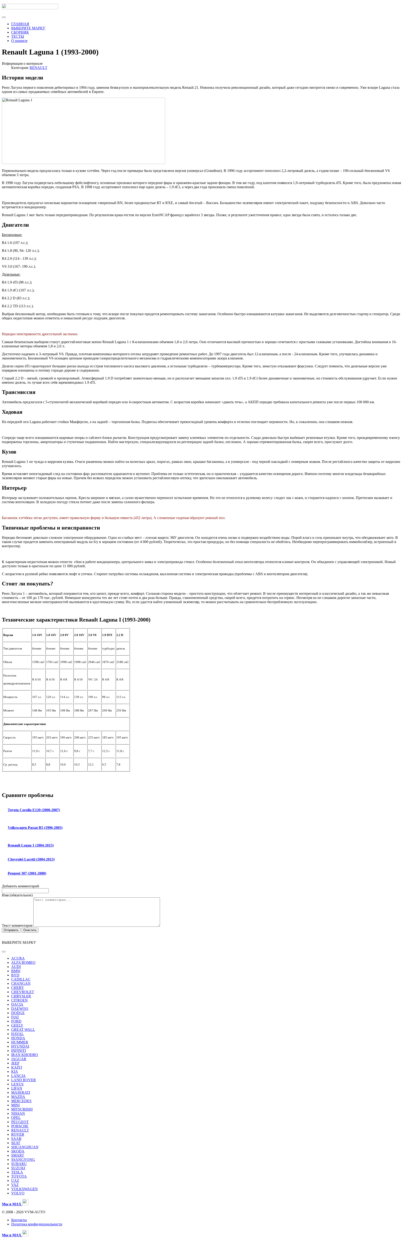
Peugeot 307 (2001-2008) (27, 873)
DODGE (18, 1013)
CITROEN (19, 1000)
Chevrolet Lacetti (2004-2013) (31, 859)
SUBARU (19, 1164)
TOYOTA (19, 1176)
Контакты (19, 1220)
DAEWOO (19, 1009)
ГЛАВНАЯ (20, 24)
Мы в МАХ (12, 1235)
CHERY (17, 988)
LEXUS (17, 1084)
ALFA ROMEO (23, 962)
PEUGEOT (20, 1122)
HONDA (18, 1038)
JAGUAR (18, 1059)
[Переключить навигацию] (4, 17)
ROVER (17, 1134)
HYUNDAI (20, 1046)
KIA (14, 1071)
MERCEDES (21, 1101)
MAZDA (18, 1097)
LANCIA (18, 1076)
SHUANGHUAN (24, 1147)
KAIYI (16, 1067)
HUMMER (19, 1042)
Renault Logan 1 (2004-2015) (31, 845)
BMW (16, 971)
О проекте (19, 41)
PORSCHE (19, 1126)
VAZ (15, 1185)
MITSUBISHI (22, 1109)
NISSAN (18, 1113)
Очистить (30, 930)
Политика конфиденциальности (36, 1224)
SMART (17, 1155)
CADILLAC (21, 979)
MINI (15, 1105)
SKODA (17, 1151)
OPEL (16, 1118)
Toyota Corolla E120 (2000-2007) (34, 810)
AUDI (16, 967)
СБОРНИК (20, 32)
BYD (15, 975)
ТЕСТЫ (17, 36)
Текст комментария (17, 925)
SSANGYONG (23, 1160)
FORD (16, 1021)
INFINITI (18, 1051)
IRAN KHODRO (24, 1055)
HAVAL (17, 1034)
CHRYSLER (21, 996)
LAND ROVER (23, 1080)
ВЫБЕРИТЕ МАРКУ (28, 28)
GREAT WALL (23, 1030)
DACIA (17, 1004)
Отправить (11, 930)
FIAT (15, 1017)
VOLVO (17, 1193)
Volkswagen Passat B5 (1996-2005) (35, 828)
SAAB (16, 1139)
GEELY (17, 1025)
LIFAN (16, 1088)
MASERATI (20, 1092)
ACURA (18, 958)
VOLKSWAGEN (24, 1189)
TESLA (17, 1172)
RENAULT (38, 68)
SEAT (15, 1143)
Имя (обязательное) (17, 895)
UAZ (15, 1181)
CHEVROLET (22, 992)
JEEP (15, 1063)
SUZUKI (18, 1168)
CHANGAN (21, 983)
